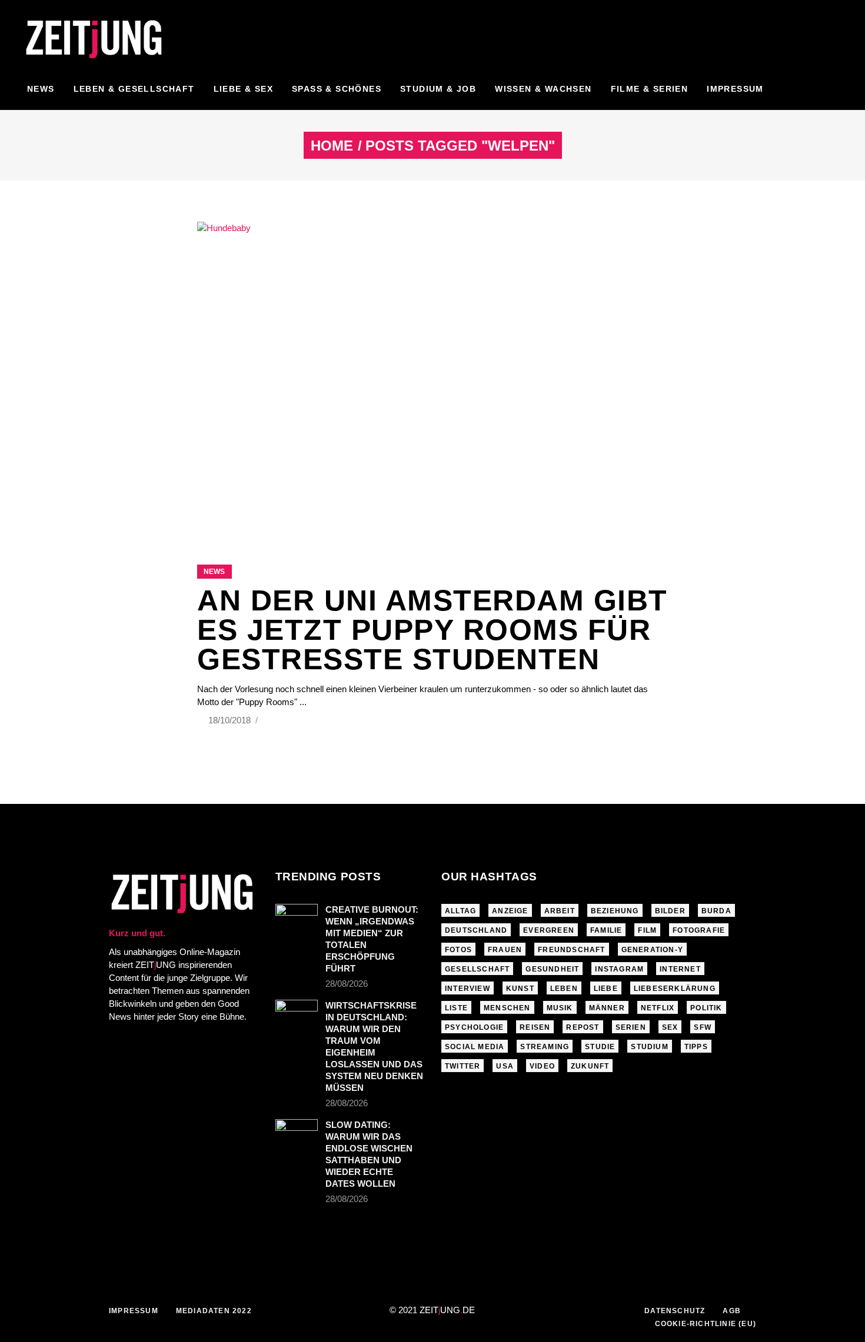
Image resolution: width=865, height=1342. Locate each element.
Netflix (657, 1008)
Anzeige (510, 911)
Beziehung (615, 911)
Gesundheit (552, 969)
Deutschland (476, 930)
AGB (732, 1311)
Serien (631, 1027)
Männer (607, 1008)
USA (505, 1066)
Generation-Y (652, 950)
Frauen (505, 950)
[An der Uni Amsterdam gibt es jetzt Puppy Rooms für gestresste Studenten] (432, 378)
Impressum (133, 1311)
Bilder (670, 911)
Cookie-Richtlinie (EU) (705, 1324)
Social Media (474, 1047)
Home (332, 145)
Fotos (458, 950)
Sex (670, 1027)
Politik (706, 1008)
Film (647, 930)
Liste (456, 1008)
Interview (467, 988)
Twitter (462, 1066)
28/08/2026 (346, 984)
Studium (649, 1047)
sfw (702, 1027)
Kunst (520, 988)
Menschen (507, 1008)
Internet (680, 969)
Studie (600, 1047)
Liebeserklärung (675, 988)
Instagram (619, 969)
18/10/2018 (230, 720)
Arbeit (559, 911)
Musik (560, 1008)
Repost (582, 1027)
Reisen (535, 1027)
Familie (606, 930)
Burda (716, 911)
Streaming (544, 1047)
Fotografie (699, 930)
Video (542, 1066)
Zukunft (590, 1066)
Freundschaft (571, 950)
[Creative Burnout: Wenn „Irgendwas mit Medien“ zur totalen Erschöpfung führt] (296, 918)
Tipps (696, 1047)
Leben (564, 988)
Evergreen (548, 930)
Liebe (606, 988)
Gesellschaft (477, 969)
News (214, 571)
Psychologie (474, 1027)
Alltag (460, 911)
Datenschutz (674, 1311)
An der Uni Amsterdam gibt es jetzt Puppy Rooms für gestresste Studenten (432, 630)
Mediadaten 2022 (214, 1311)
